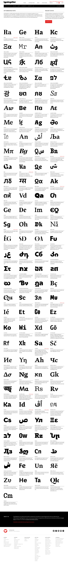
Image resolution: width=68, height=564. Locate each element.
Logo (36, 554)
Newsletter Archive (7, 545)
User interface (37, 547)
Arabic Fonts (47, 539)
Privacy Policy (16, 547)
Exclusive (36, 555)
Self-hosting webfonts (60, 538)
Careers (15, 545)
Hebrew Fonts (47, 546)
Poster (36, 546)
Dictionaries (37, 551)
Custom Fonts (32, 2)
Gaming (36, 560)
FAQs (15, 538)
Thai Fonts (47, 547)
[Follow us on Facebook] (56, 531)
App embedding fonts (59, 539)
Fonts (5, 538)
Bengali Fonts (47, 550)
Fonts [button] (24, 2)
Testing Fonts (58, 546)
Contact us (48, 21)
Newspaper (37, 539)
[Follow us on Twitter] (54, 531)
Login (25, 539)
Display (36, 538)
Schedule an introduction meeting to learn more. (23, 522)
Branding (36, 544)
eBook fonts (58, 544)
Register (25, 540)
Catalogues (44, 2)
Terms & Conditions (17, 546)
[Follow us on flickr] (63, 531)
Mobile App (37, 557)
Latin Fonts (47, 538)
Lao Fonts (47, 549)
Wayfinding (37, 545)
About (5, 540)
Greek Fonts (47, 544)
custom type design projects (32, 519)
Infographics (37, 548)
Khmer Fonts (47, 554)
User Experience (37, 556)
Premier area (26, 538)
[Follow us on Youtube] (61, 531)
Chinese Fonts (47, 548)
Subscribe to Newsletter (18, 544)
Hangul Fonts (47, 551)
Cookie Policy (16, 548)
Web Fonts (36, 558)
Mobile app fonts (58, 540)
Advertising (37, 550)
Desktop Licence (17, 539)
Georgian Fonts (48, 545)
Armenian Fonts (48, 540)
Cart (57, 2)
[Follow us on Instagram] (58, 531)
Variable (36, 559)
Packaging (36, 549)
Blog (38, 2)
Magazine (36, 540)
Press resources (7, 546)
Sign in (51, 2)
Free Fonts (57, 545)
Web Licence (16, 540)
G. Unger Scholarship (7, 544)
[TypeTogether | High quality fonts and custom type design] (5, 531)
